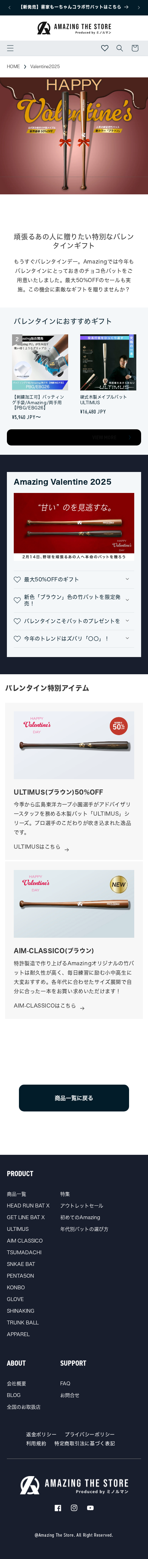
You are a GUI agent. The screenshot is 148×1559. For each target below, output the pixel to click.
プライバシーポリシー (90, 1434)
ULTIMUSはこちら (37, 846)
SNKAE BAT (21, 1264)
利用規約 (36, 1443)
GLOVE (15, 1299)
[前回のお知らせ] (9, 7)
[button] (10, 48)
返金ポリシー (41, 1434)
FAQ (65, 1383)
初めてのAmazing (80, 1217)
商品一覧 (16, 1194)
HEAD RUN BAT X (28, 1205)
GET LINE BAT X (26, 1217)
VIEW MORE (104, 437)
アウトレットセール (81, 1205)
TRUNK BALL (23, 1322)
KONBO (16, 1287)
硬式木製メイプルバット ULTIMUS (104, 400)
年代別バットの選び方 (84, 1229)
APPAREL (18, 1334)
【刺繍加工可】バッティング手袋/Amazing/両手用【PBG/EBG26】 (38, 402)
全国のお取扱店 (24, 1407)
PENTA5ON (20, 1275)
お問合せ (70, 1395)
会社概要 (16, 1383)
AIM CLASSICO (25, 1240)
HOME (13, 66)
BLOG (14, 1395)
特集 (65, 1194)
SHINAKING (20, 1311)
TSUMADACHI (24, 1252)
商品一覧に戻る (74, 1098)
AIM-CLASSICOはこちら (45, 1005)
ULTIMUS (18, 1229)
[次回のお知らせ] (138, 7)
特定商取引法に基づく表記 (84, 1443)
